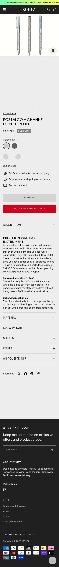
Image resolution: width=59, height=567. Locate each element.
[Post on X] (19, 373)
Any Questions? (14, 359)
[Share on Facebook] (25, 373)
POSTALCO (9, 113)
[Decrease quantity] (5, 156)
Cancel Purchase (12, 521)
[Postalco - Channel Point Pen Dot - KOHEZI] (29, 35)
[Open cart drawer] (55, 9)
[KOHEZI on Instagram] (5, 489)
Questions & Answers (14, 506)
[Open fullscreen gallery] (53, 50)
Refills (7, 348)
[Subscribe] (52, 449)
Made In (8, 338)
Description (12, 225)
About (6, 511)
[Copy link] (38, 373)
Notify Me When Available (29, 208)
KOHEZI (26, 541)
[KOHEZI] (29, 9)
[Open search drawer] (49, 9)
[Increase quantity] (18, 156)
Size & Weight (13, 328)
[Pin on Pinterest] (32, 373)
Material (9, 318)
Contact (7, 516)
